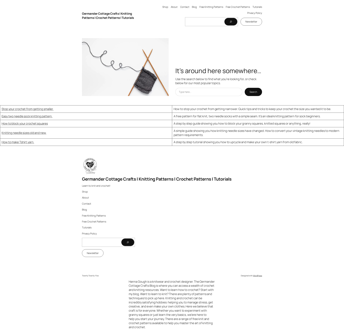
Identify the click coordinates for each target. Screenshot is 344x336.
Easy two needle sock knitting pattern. (27, 116)
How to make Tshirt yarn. (18, 142)
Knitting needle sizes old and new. (24, 133)
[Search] (230, 21)
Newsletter (251, 21)
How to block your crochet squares (25, 123)
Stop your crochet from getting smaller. (27, 109)
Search (253, 91)
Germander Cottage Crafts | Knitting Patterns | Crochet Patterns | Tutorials (108, 16)
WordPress (257, 275)
